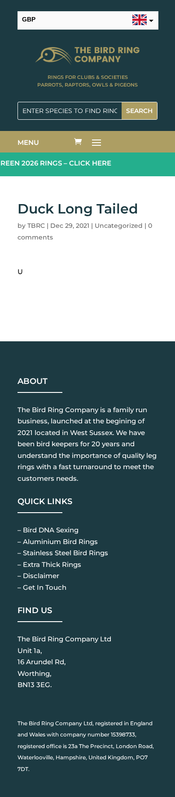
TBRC (36, 226)
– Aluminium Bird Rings (58, 541)
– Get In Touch (42, 587)
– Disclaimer (38, 575)
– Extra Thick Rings (49, 564)
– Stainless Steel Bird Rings (63, 553)
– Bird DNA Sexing (48, 530)
